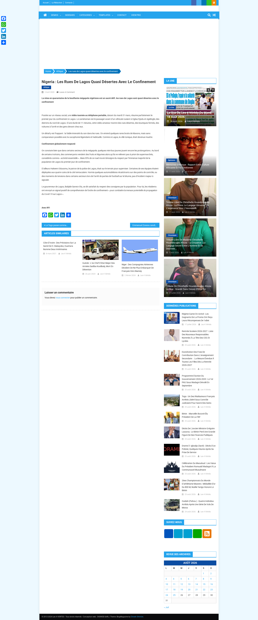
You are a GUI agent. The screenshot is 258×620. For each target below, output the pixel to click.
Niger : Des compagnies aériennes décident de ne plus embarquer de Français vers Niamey (138, 267)
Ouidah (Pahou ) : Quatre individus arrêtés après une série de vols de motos (198, 504)
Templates (104, 15)
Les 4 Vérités (66, 254)
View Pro (136, 15)
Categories (85, 15)
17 (167, 589)
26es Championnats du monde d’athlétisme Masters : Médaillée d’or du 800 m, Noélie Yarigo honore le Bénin (198, 485)
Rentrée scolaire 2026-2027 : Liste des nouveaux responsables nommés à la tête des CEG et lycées (197, 336)
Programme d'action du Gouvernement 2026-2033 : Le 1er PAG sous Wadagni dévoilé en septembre (197, 381)
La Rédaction (57, 3)
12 (182, 584)
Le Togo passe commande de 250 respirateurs (58, 225)
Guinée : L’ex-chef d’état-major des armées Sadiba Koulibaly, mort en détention (98, 266)
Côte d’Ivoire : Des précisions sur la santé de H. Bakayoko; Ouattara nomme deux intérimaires (59, 246)
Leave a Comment (67, 92)
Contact (121, 15)
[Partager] (4, 42)
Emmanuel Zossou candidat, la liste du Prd (145, 225)
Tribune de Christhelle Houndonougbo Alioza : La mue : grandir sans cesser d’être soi (189, 287)
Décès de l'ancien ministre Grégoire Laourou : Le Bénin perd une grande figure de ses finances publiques (198, 431)
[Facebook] (4, 18)
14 (196, 584)
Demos (54, 15)
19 (182, 589)
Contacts (68, 3)
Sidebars (70, 15)
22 (204, 589)
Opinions (171, 160)
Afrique (46, 87)
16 (211, 584)
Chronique (172, 198)
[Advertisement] (129, 44)
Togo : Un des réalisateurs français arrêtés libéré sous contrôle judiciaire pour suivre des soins (198, 399)
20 (189, 589)
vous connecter (63, 297)
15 (204, 584)
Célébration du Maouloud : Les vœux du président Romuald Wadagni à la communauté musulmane (199, 466)
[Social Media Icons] (168, 533)
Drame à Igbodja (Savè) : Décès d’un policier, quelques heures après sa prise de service (199, 449)
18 (174, 589)
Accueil (46, 3)
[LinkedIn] (4, 36)
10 (167, 584)
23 (211, 589)
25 (174, 595)
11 (174, 584)
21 (196, 589)
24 (167, 595)
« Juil (166, 607)
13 (189, 584)
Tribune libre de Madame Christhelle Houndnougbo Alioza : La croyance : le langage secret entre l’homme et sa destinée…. (185, 244)
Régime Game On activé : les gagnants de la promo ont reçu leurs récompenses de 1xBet (197, 317)
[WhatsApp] (4, 24)
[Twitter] (4, 30)
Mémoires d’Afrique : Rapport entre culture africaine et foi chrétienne (187, 166)
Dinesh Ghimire (137, 617)
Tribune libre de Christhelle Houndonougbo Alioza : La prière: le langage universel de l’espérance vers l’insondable (188, 205)
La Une (204, 107)
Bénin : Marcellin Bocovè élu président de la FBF (195, 415)
